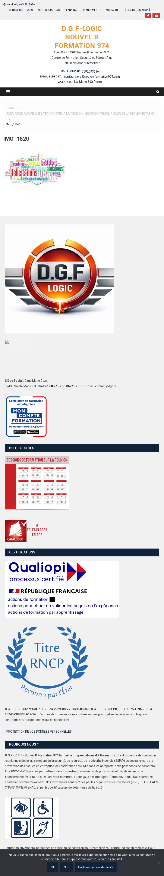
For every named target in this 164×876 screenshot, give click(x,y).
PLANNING (71, 10)
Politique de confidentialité (95, 867)
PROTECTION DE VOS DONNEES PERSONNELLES (39, 731)
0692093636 (90, 71)
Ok (53, 867)
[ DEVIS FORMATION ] (137, 10)
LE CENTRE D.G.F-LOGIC (19, 10)
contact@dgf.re (105, 386)
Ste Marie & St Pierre (88, 81)
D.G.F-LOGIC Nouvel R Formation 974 (82, 37)
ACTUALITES (112, 10)
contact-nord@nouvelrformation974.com (92, 76)
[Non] (159, 862)
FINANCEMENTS (91, 10)
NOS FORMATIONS (49, 10)
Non (66, 867)
